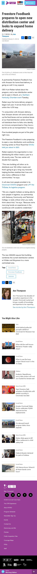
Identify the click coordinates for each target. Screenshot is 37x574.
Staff (5, 548)
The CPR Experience (10, 503)
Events (6, 520)
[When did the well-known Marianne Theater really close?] (8, 345)
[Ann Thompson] (6, 294)
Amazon (11, 276)
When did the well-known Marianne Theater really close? (24, 346)
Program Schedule (9, 511)
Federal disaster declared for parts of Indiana (24, 454)
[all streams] (34, 571)
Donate (30, 3)
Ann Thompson (9, 35)
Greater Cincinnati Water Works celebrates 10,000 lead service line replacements (24, 409)
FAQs (5, 544)
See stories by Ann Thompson (24, 307)
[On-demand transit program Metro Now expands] (8, 424)
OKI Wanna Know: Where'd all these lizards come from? (25, 469)
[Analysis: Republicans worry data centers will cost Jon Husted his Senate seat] (8, 375)
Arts (17, 324)
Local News (12, 268)
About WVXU (8, 507)
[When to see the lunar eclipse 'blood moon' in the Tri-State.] (8, 360)
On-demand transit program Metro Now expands (23, 425)
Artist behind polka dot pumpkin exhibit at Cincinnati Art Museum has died (25, 330)
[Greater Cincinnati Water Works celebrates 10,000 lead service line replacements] (8, 407)
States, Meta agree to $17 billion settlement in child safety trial (24, 440)
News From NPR (20, 386)
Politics (18, 371)
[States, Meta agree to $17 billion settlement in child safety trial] (8, 438)
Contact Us (7, 524)
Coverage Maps (9, 540)
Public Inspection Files (11, 536)
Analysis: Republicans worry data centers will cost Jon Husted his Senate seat (25, 376)
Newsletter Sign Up (10, 516)
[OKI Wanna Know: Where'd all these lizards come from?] (8, 468)
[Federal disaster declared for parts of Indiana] (8, 453)
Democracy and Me (10, 528)
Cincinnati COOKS (9, 184)
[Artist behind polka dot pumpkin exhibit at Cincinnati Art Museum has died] (8, 328)
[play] (3, 572)
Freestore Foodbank (15, 272)
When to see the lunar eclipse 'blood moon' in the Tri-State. (25, 361)
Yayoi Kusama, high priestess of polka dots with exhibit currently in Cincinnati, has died (25, 392)
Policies (6, 532)
